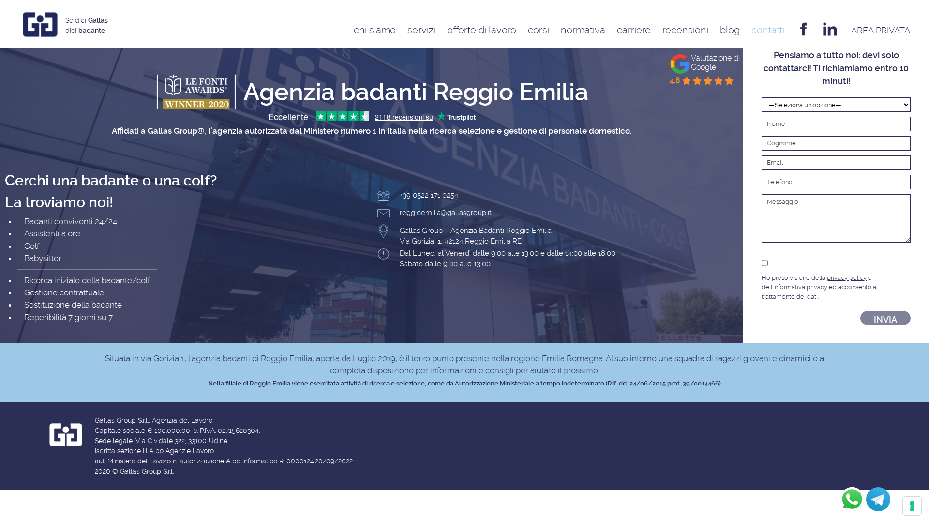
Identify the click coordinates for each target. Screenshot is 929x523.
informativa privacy (800, 287)
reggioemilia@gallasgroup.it (446, 212)
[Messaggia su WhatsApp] (852, 499)
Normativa (583, 30)
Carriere (634, 30)
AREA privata (880, 30)
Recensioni (685, 30)
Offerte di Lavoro (481, 30)
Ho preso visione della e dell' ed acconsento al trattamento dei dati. (820, 287)
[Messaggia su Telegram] (878, 499)
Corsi (538, 30)
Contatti (767, 30)
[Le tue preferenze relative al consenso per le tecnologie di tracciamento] (912, 506)
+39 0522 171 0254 (429, 195)
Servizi (421, 30)
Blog (730, 30)
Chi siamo (375, 30)
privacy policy (847, 277)
